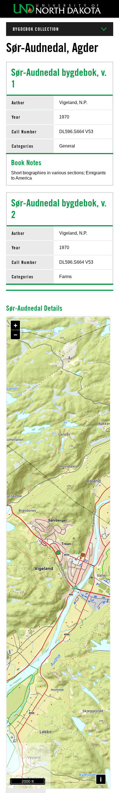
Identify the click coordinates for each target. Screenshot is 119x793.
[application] (58, 552)
